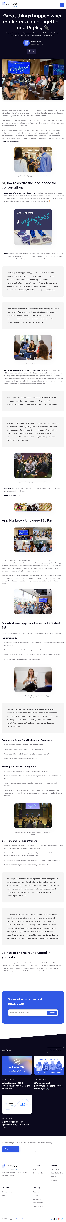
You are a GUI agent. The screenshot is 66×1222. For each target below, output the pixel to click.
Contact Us (37, 1199)
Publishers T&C (38, 1206)
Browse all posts (55, 1050)
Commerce (55, 1169)
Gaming (53, 1176)
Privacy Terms (21, 1219)
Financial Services (57, 1173)
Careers (35, 1195)
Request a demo (10, 1149)
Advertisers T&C (38, 1203)
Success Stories (7, 1192)
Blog (3, 1195)
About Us (36, 1192)
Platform (36, 1169)
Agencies (54, 1180)
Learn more (28, 1149)
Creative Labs (38, 1173)
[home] (9, 4)
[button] (62, 5)
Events (31, 51)
